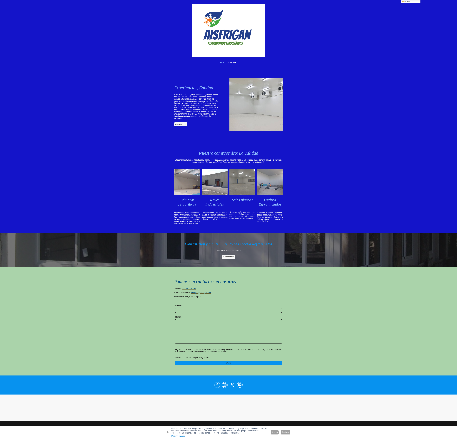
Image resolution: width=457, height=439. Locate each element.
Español (407, 1)
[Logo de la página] (228, 30)
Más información (178, 436)
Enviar (228, 363)
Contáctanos (180, 124)
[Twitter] (232, 385)
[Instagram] (225, 385)
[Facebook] (217, 385)
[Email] (240, 385)
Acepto (275, 432)
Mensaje (178, 317)
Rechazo (285, 432)
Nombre (179, 305)
